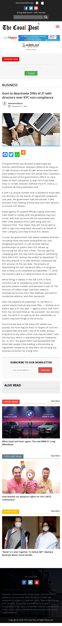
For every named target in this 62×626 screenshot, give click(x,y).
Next (55, 137)
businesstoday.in (15, 109)
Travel (31, 79)
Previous (6, 137)
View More (55, 407)
